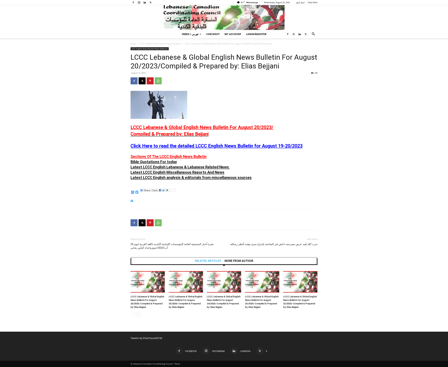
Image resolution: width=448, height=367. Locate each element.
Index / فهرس (190, 34)
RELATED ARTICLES (208, 261)
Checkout (213, 34)
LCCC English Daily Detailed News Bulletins (161, 43)
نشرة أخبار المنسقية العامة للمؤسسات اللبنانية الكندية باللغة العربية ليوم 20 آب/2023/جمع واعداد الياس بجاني (172, 246)
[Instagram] (139, 2)
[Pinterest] (150, 80)
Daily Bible (312, 2)
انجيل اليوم (300, 2)
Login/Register (256, 34)
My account (233, 34)
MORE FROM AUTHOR (239, 261)
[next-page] (138, 314)
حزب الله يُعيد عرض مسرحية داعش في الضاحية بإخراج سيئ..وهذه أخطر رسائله (273, 244)
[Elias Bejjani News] (224, 17)
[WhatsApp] (158, 80)
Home (133, 43)
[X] (150, 2)
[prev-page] (133, 314)
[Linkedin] (144, 2)
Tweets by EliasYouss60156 (146, 338)
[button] (313, 34)
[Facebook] (133, 2)
